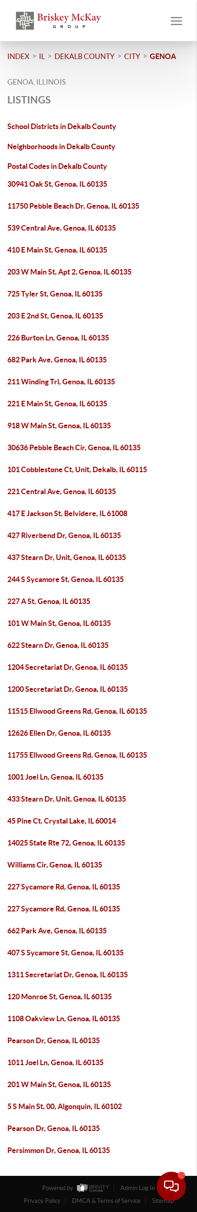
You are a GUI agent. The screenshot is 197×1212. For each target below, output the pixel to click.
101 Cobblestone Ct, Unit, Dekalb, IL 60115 (77, 469)
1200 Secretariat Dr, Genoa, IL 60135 (67, 689)
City (132, 56)
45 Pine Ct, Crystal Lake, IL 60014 (61, 820)
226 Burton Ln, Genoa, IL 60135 (58, 337)
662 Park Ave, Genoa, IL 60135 (57, 930)
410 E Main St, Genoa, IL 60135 (57, 249)
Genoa (163, 56)
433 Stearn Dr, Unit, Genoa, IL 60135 (66, 799)
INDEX (18, 56)
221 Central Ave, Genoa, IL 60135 (61, 491)
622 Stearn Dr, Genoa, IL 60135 (58, 645)
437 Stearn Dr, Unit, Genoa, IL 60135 (66, 557)
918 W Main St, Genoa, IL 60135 (59, 425)
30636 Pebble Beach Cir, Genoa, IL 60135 (74, 447)
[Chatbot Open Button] (171, 1186)
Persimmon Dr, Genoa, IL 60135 (58, 1150)
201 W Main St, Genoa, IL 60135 (59, 1084)
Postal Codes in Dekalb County (57, 166)
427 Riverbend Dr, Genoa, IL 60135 (64, 535)
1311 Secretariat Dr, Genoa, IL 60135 (67, 974)
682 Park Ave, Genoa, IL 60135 (57, 359)
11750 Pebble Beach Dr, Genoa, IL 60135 (73, 206)
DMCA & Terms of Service (106, 1200)
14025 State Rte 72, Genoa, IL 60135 (66, 842)
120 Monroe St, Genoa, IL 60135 (59, 996)
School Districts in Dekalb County (61, 126)
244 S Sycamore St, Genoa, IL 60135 (65, 579)
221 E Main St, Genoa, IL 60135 (57, 403)
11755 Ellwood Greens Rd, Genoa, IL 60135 (77, 755)
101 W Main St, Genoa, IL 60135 (59, 623)
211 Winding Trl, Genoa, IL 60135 (61, 381)
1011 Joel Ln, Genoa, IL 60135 (55, 1062)
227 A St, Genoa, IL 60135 (48, 601)
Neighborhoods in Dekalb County (61, 146)
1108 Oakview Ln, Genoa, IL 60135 (63, 1018)
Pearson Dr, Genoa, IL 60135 (53, 1040)
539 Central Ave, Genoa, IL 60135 (61, 228)
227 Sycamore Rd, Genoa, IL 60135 (63, 886)
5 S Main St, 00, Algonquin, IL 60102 (64, 1106)
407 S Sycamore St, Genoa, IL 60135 (65, 952)
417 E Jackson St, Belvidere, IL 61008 (67, 513)
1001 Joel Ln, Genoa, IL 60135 (55, 777)
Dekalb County (85, 56)
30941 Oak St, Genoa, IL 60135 (57, 184)
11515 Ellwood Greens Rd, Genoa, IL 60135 (77, 711)
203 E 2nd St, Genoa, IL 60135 (55, 315)
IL (42, 56)
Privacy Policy (42, 1200)
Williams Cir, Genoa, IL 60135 (54, 864)
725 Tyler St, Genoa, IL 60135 (55, 293)
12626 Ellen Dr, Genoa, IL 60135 (59, 733)
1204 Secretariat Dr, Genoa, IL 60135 (67, 667)
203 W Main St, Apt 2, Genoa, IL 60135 (69, 271)
